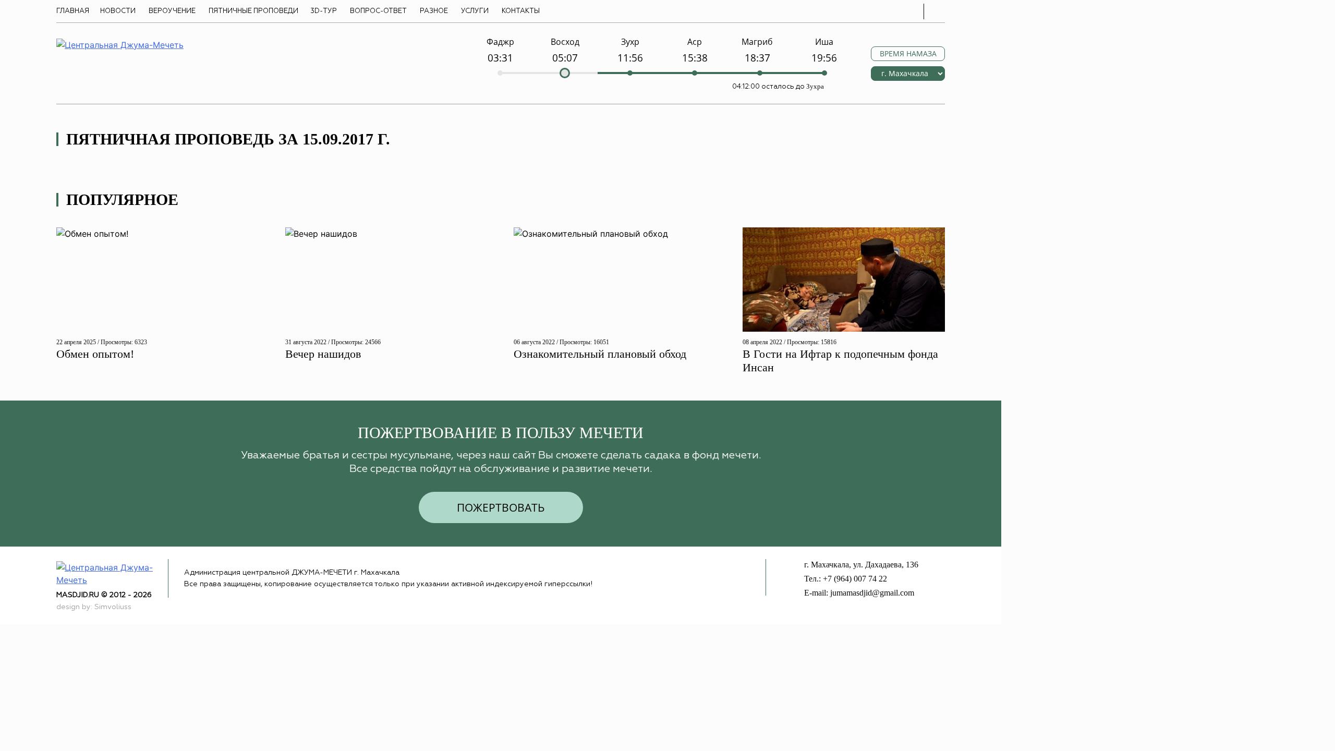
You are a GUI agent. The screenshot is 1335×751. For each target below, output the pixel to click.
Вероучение (172, 11)
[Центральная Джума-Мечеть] (112, 573)
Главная (72, 11)
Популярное (122, 199)
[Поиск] (937, 11)
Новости (118, 11)
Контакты (521, 11)
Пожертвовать (501, 507)
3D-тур (323, 11)
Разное (434, 11)
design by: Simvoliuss (93, 607)
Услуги (475, 11)
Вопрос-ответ (378, 11)
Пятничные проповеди (253, 11)
